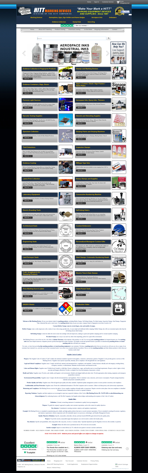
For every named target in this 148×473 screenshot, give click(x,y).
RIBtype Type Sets (83, 163)
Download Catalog (74, 29)
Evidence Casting (29, 163)
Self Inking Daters (82, 210)
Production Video (82, 304)
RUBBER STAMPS (29, 430)
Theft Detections (29, 147)
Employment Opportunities (89, 464)
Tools (88, 289)
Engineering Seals (30, 241)
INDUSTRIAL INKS (101, 430)
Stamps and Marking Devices (87, 69)
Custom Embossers (83, 226)
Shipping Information (101, 29)
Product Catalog (60, 29)
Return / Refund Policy (53, 467)
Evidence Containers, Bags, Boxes (36, 84)
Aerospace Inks (97, 17)
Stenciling (91, 22)
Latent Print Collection (31, 179)
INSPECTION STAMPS (87, 430)
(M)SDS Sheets (28, 304)
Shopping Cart (124, 3)
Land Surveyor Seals (31, 257)
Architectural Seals (30, 226)
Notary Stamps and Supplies (87, 179)
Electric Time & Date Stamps (87, 273)
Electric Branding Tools (32, 210)
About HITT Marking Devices (55, 464)
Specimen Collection (30, 131)
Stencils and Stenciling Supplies (88, 116)
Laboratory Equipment (31, 194)
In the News (88, 29)
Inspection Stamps (83, 147)
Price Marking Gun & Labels (33, 289)
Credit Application (72, 464)
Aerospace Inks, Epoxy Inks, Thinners (90, 100)
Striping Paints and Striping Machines (90, 131)
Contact (114, 29)
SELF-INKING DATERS (72, 430)
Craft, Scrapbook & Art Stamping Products (31, 273)
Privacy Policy (95, 461)
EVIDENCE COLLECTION (116, 430)
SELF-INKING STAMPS (43, 430)
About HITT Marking (45, 29)
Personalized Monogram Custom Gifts (90, 241)
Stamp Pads (77, 22)
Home (89, 2)
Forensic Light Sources (32, 100)
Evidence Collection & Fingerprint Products (39, 69)
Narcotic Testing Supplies (32, 116)
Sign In (96, 2)
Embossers (112, 17)
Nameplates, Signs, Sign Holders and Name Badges (67, 17)
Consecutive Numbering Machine (88, 194)
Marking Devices (36, 17)
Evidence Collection (59, 22)
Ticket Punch (81, 289)
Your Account (70, 461)
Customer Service (107, 2)
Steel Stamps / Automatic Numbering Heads (92, 257)
